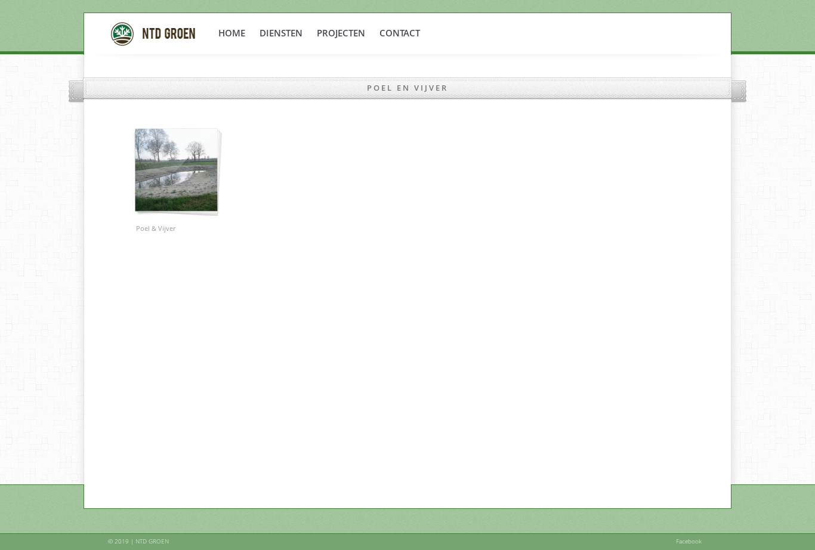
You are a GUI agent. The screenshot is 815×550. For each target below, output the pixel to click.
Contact (399, 33)
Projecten (341, 33)
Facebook (689, 541)
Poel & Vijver (155, 228)
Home (231, 33)
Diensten (281, 33)
